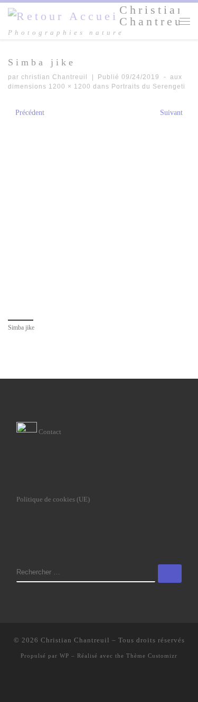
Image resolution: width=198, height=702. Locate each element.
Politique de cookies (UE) (53, 499)
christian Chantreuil (54, 77)
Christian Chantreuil (75, 640)
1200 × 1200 (68, 86)
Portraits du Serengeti (147, 86)
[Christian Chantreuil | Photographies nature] (62, 15)
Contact (49, 432)
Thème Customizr (151, 655)
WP (64, 655)
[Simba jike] (99, 217)
